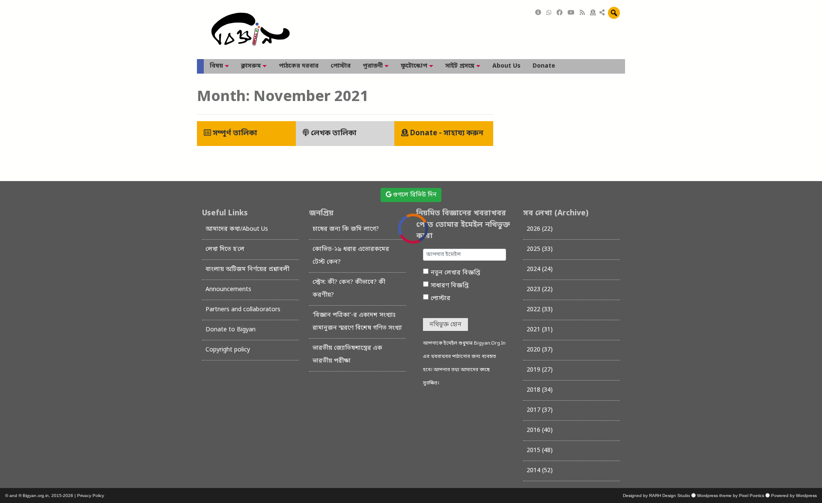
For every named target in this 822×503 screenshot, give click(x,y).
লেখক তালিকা (333, 133)
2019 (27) (540, 370)
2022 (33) (540, 310)
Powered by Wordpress (794, 495)
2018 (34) (540, 390)
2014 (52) (540, 471)
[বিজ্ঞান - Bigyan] (250, 30)
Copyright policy (228, 350)
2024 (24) (540, 269)
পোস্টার (341, 66)
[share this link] (602, 13)
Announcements (228, 290)
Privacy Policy (90, 495)
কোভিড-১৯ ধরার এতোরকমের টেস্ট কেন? (351, 255)
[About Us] (538, 13)
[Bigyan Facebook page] (560, 13)
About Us (506, 66)
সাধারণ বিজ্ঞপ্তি (450, 286)
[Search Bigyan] (614, 13)
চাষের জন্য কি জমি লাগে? (346, 229)
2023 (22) (540, 290)
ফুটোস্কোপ (414, 66)
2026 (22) (540, 229)
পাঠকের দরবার (299, 66)
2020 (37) (540, 350)
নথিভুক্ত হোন (445, 325)
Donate (544, 66)
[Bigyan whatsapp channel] (548, 13)
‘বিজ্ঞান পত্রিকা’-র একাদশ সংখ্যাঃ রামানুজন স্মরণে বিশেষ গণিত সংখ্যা (357, 321)
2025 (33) (540, 249)
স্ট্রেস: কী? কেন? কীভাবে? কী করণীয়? (349, 288)
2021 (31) (540, 330)
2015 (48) (540, 450)
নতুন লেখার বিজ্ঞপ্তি (455, 273)
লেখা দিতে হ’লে (225, 249)
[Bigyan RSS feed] (582, 13)
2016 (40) (540, 430)
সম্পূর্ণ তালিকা (234, 133)
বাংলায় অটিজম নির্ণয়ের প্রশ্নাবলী (247, 269)
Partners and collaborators (243, 310)
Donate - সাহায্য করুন (445, 133)
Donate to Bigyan (231, 330)
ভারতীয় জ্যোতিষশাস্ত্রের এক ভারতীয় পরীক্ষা (347, 354)
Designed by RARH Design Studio (656, 495)
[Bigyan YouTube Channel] (571, 13)
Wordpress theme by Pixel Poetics (730, 495)
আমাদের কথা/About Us (237, 229)
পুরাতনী (373, 66)
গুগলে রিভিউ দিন (414, 195)
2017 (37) (540, 410)
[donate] (593, 13)
